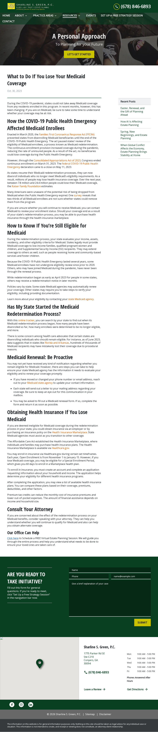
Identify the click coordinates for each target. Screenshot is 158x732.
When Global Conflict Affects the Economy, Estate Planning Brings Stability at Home (134, 150)
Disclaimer (105, 714)
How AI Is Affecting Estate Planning (131, 123)
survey (78, 195)
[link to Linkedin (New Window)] (30, 704)
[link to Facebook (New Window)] (11, 704)
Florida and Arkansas (57, 342)
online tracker (26, 320)
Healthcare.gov (60, 448)
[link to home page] (30, 6)
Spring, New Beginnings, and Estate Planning (134, 135)
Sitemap (90, 714)
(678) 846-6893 (98, 672)
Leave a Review (92, 689)
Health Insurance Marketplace (69, 432)
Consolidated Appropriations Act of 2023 (57, 160)
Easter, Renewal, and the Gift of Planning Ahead (132, 111)
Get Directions (135, 689)
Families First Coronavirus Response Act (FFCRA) (66, 134)
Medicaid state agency (40, 382)
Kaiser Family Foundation (26, 186)
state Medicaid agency (81, 299)
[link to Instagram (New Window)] (21, 704)
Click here (13, 538)
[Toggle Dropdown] (27, 15)
